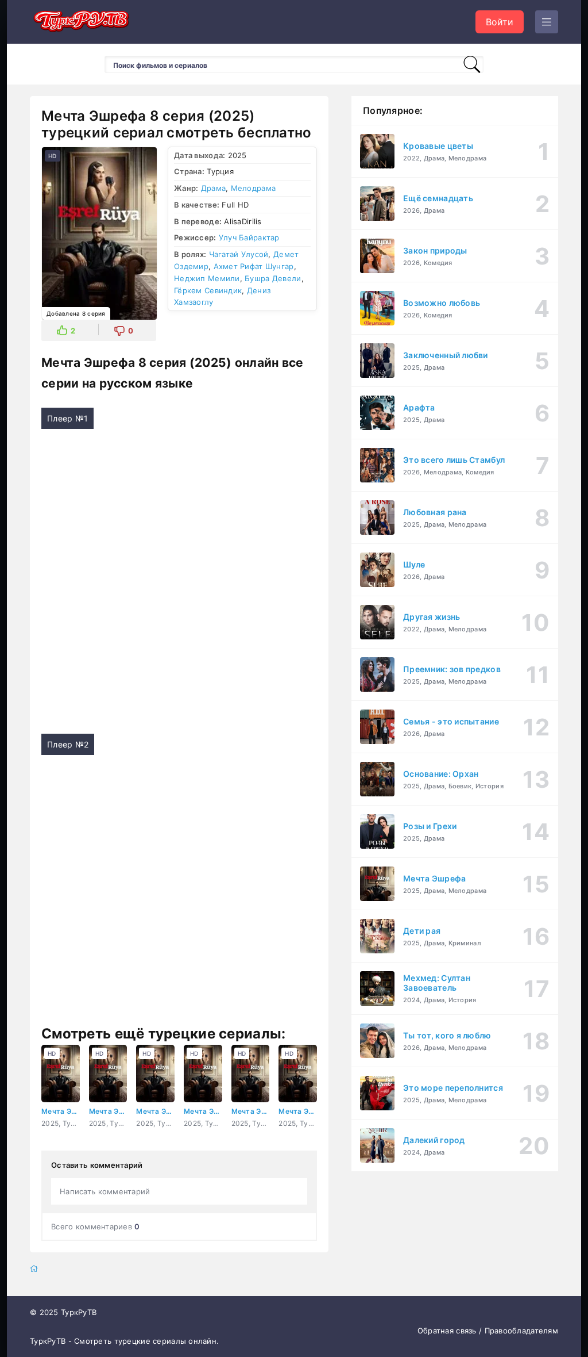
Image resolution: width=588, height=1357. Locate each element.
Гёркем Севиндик (208, 290)
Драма (213, 188)
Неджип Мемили (207, 278)
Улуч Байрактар (249, 237)
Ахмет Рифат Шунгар (254, 266)
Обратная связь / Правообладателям (487, 1330)
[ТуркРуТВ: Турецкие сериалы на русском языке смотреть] (81, 22)
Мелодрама (253, 188)
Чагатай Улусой (239, 254)
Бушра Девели (273, 278)
